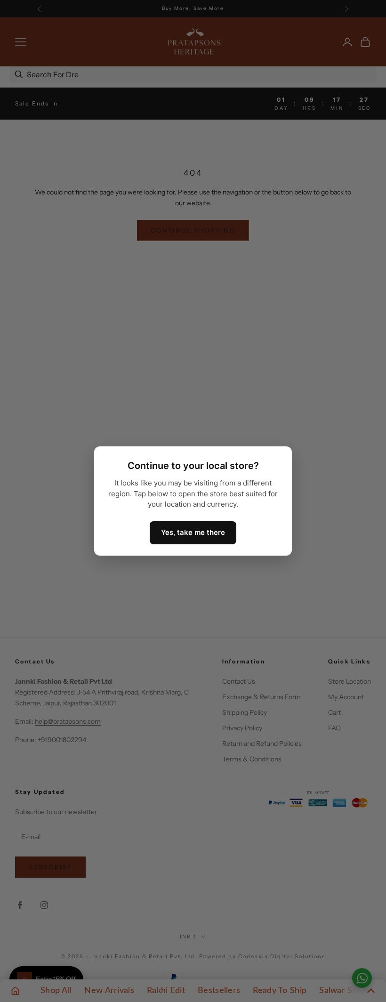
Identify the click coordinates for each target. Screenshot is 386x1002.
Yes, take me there (193, 532)
